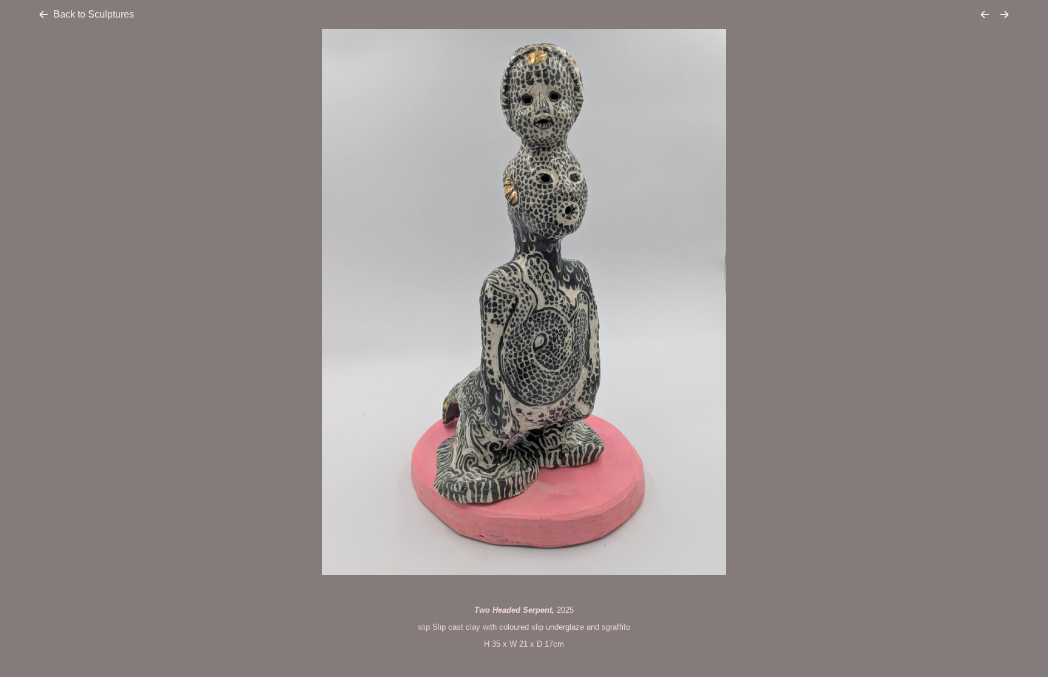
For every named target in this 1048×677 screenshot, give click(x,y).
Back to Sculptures (93, 14)
